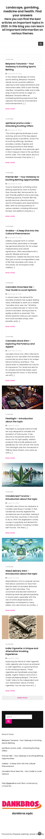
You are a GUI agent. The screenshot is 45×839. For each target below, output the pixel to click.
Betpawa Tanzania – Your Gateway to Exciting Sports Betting (21, 66)
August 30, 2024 (13, 658)
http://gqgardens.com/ (11, 783)
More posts (22, 698)
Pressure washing (20, 834)
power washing (37, 834)
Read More (10, 691)
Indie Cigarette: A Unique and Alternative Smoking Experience (22, 651)
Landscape (9, 59)
